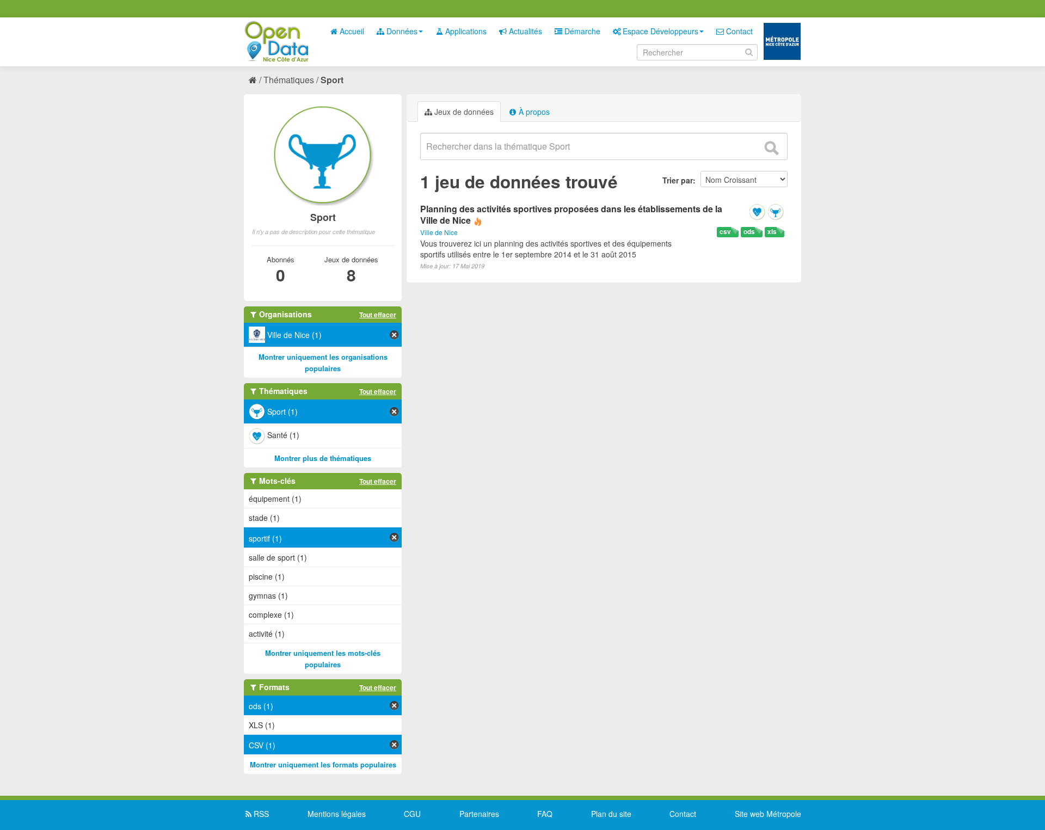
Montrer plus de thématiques (322, 458)
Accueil (350, 31)
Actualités (524, 31)
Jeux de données (463, 111)
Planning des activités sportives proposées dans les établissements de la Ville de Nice (571, 214)
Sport (332, 79)
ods (749, 231)
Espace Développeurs (659, 31)
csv (725, 231)
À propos (533, 111)
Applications (465, 31)
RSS (260, 813)
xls (772, 231)
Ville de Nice (439, 232)
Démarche (581, 31)
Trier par (677, 180)
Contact (738, 31)
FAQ (544, 813)
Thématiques (288, 79)
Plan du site (611, 813)
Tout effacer (377, 314)
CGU (412, 813)
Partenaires (479, 813)
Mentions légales (337, 813)
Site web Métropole (768, 813)
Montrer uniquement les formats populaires (323, 764)
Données (400, 31)
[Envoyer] (771, 148)
